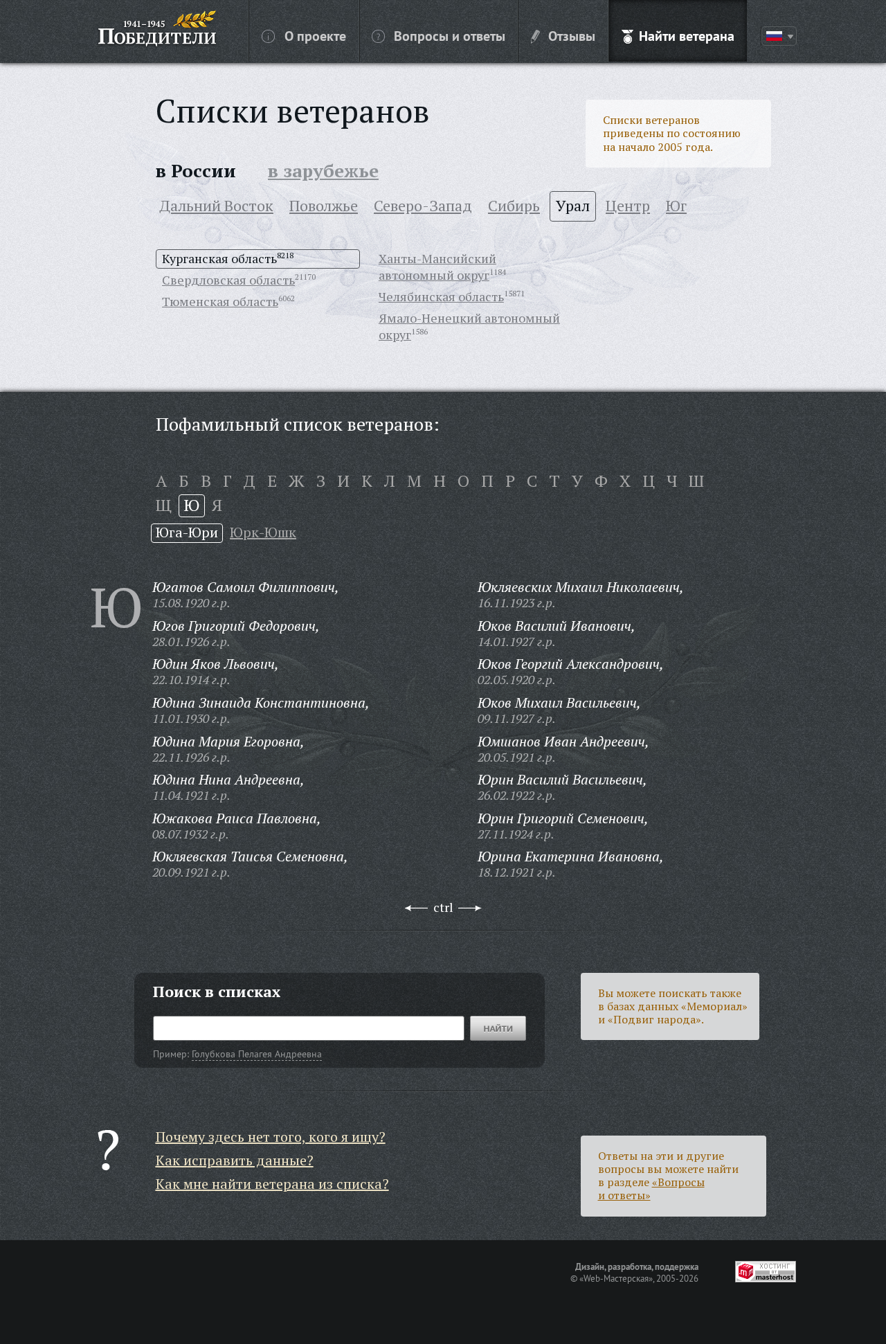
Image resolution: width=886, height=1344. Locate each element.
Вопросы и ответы (449, 35)
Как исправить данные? (235, 1160)
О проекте (315, 35)
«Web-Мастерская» (616, 1278)
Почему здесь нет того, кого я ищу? (271, 1136)
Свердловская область (228, 279)
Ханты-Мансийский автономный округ (437, 266)
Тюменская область (220, 301)
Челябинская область (441, 296)
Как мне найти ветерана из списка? (272, 1183)
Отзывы (571, 35)
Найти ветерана (686, 35)
